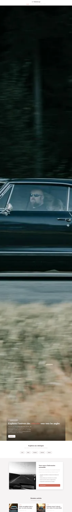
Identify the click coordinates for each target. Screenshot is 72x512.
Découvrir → (12, 436)
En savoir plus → (43, 485)
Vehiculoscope (36, 1)
